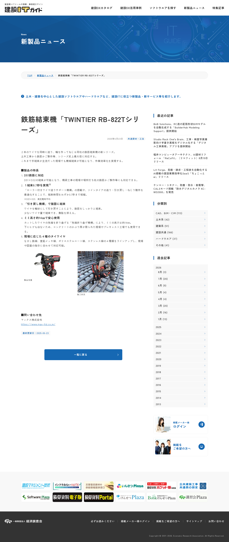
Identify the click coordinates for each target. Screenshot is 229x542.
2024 (159, 333)
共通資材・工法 (136, 138)
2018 (158, 372)
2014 (158, 397)
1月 (160, 319)
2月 (160, 312)
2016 (158, 384)
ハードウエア (164, 238)
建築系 (160, 226)
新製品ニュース (194, 8)
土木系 (160, 219)
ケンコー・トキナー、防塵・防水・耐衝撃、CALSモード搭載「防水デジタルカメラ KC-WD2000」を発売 (179, 188)
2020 (158, 359)
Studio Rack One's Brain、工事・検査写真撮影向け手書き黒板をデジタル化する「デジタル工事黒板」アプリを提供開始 (180, 142)
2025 (158, 327)
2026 (158, 267)
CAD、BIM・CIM (166, 213)
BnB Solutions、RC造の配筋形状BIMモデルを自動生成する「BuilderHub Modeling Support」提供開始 (179, 127)
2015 (158, 391)
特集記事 (218, 8)
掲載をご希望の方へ (168, 521)
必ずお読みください (103, 521)
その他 (160, 245)
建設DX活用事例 (131, 8)
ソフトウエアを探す (163, 8)
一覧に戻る (80, 354)
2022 (158, 346)
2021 (158, 352)
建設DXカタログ (101, 8)
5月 (160, 292)
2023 (158, 339)
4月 (160, 299)
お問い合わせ (216, 521)
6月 (160, 285)
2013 (158, 404)
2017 (158, 378)
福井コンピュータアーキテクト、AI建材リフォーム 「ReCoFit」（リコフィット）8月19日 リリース (180, 158)
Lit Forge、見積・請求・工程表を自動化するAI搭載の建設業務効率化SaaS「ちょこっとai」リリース (180, 173)
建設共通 (161, 232)
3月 (160, 305)
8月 (160, 272)
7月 (160, 279)
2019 (158, 365)
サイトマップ (194, 521)
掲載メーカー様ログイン (135, 521)
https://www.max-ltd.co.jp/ (38, 324)
